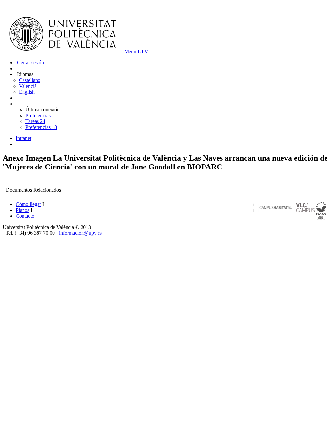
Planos (22, 210)
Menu (130, 51)
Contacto (25, 216)
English (27, 92)
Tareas (35, 121)
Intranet (23, 138)
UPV (143, 51)
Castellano (29, 80)
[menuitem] (173, 138)
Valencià (28, 86)
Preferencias (38, 115)
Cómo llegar (28, 204)
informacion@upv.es (80, 233)
